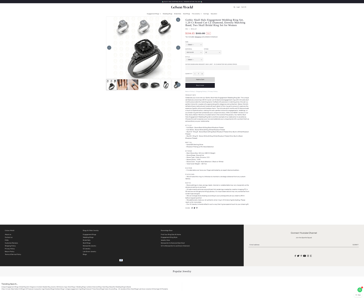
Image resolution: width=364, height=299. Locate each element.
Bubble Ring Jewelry (49, 287)
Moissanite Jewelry (89, 246)
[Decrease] (195, 74)
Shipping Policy (201, 91)
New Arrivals (6, 289)
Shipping (198, 37)
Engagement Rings (89, 234)
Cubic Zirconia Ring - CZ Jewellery (115, 289)
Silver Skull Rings (132, 289)
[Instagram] (308, 256)
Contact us (9, 237)
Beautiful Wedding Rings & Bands (120, 287)
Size (186, 42)
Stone (206, 49)
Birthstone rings (62, 287)
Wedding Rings (88, 237)
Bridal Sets (86, 240)
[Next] (178, 48)
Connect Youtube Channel (304, 233)
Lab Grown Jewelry (89, 251)
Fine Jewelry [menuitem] (196, 14)
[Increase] (202, 74)
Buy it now (200, 85)
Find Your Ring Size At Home (171, 234)
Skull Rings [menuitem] (186, 14)
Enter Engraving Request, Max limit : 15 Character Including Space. (211, 64)
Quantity (188, 73)
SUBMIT (356, 245)
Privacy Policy (213, 91)
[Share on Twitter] (194, 208)
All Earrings (155, 289)
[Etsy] (311, 256)
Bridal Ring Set (24, 287)
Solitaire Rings (59, 289)
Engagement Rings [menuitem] (153, 14)
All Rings (22, 289)
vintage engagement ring (73, 289)
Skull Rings (87, 243)
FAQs (7, 240)
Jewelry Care (165, 240)
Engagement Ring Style (169, 237)
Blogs (85, 254)
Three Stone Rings (98, 289)
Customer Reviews (11, 243)
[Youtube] (304, 256)
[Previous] (109, 48)
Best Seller (14, 289)
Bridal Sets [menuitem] (177, 14)
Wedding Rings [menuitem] (167, 14)
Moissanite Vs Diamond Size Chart (173, 243)
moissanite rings (39, 289)
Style (187, 57)
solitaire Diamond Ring (94, 287)
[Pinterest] (301, 256)
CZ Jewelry (86, 249)
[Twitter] (298, 256)
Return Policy (189, 91)
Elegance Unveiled (36, 287)
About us (8, 234)
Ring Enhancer (86, 289)
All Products (29, 289)
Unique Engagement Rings (9, 287)
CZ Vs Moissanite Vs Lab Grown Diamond (175, 246)
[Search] (234, 7)
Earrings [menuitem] (206, 14)
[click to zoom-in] (178, 20)
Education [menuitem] (214, 14)
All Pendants (164, 289)
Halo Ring (105, 287)
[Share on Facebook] (192, 208)
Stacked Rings (49, 289)
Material (188, 49)
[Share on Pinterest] (197, 208)
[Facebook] (295, 256)
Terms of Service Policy (13, 254)
